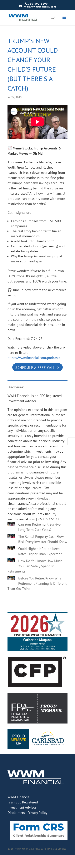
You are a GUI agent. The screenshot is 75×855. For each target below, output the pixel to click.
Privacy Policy (37, 812)
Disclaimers (16, 812)
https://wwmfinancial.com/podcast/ (34, 357)
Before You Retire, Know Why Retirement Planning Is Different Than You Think (37, 583)
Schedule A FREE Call (35, 367)
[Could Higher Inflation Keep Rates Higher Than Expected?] (11, 548)
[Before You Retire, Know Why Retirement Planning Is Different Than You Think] (11, 578)
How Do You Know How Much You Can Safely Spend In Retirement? (35, 566)
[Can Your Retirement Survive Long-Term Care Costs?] (11, 524)
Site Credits (59, 848)
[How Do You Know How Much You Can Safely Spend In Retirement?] (11, 561)
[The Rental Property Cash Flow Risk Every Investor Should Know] (11, 536)
